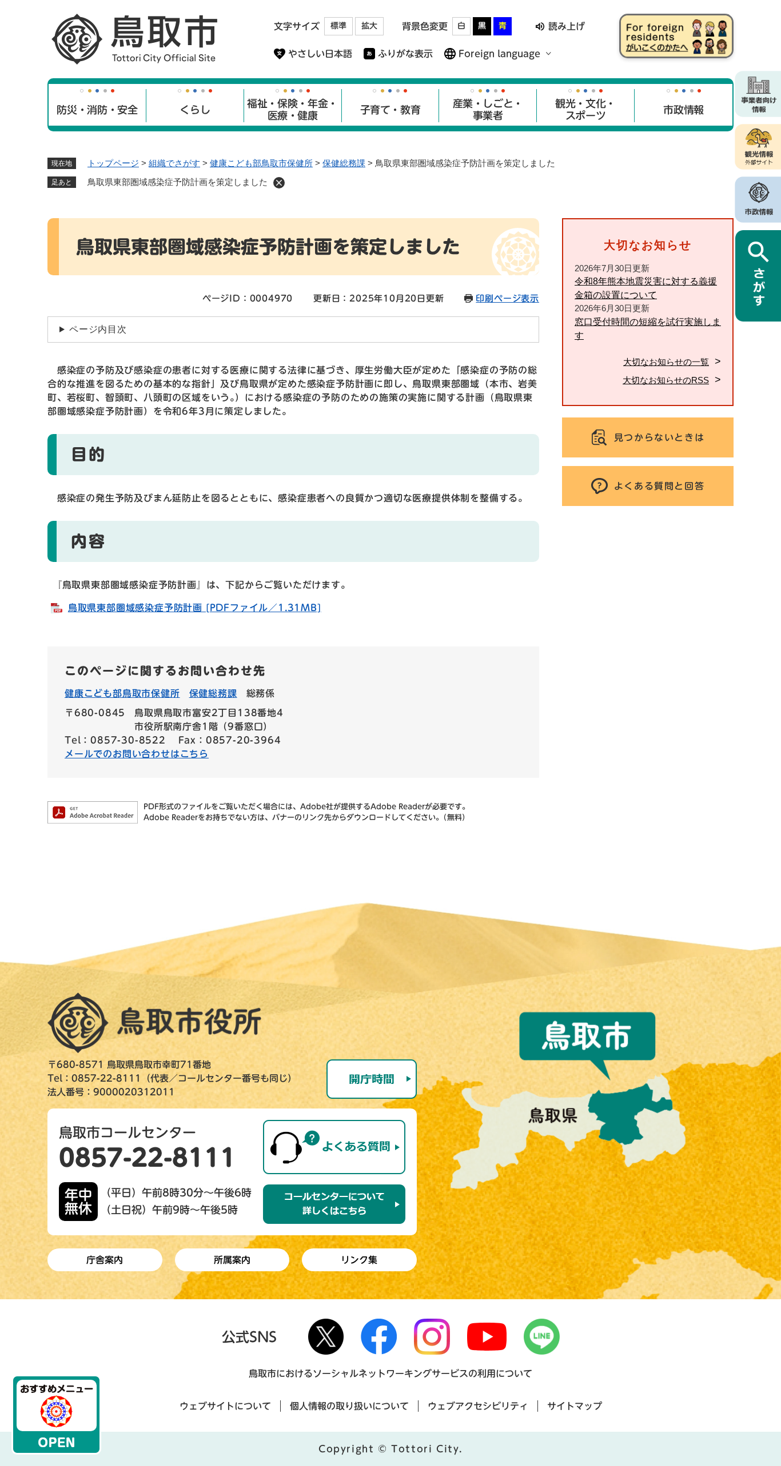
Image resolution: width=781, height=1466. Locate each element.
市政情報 (683, 110)
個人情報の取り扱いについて (349, 1406)
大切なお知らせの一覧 (666, 362)
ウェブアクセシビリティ (478, 1406)
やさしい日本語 (320, 53)
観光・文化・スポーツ (585, 109)
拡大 (369, 26)
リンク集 (359, 1259)
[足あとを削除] (279, 183)
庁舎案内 (104, 1259)
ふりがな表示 (405, 53)
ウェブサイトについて (225, 1406)
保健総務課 (343, 163)
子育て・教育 (390, 110)
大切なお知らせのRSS (666, 380)
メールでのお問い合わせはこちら (137, 753)
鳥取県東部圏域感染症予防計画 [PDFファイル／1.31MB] (194, 607)
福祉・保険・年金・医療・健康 (292, 109)
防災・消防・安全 (97, 110)
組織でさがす (174, 163)
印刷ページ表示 (507, 298)
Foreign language (499, 53)
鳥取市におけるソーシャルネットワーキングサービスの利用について (390, 1373)
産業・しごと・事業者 (488, 109)
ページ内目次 (98, 329)
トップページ (113, 163)
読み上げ (566, 26)
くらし (195, 110)
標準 (338, 26)
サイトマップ (574, 1406)
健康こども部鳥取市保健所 (261, 163)
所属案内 (232, 1259)
